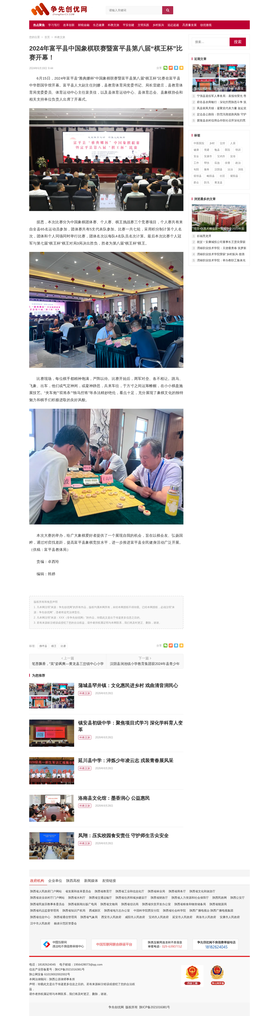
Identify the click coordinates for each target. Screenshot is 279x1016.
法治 (230, 169)
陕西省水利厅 (76, 897)
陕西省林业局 (156, 891)
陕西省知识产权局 (73, 910)
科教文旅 (113, 25)
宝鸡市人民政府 (159, 917)
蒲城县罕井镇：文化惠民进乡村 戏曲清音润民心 (128, 685)
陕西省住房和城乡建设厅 (131, 897)
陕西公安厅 (237, 897)
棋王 (54, 646)
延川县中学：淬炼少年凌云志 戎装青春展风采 (125, 760)
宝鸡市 (221, 156)
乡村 (212, 143)
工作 (196, 162)
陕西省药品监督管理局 (44, 910)
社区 (222, 175)
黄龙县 (218, 182)
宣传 (232, 156)
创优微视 (206, 25)
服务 (206, 169)
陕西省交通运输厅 (100, 897)
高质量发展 (189, 25)
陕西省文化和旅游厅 (202, 891)
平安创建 (128, 25)
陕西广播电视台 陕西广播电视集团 (211, 910)
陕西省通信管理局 (65, 917)
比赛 (63, 646)
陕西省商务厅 (177, 891)
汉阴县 (218, 169)
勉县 (217, 149)
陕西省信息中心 (40, 917)
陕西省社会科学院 (174, 910)
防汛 (206, 182)
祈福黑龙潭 (204, 236)
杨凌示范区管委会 (65, 923)
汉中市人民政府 (40, 923)
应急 (217, 162)
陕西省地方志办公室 (117, 910)
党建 (206, 149)
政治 (238, 162)
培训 (238, 149)
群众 (196, 182)
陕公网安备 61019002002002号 (49, 974)
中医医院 (199, 143)
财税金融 (83, 25)
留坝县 (198, 175)
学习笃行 (54, 25)
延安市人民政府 (182, 917)
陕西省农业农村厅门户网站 (47, 897)
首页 (47, 37)
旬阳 (196, 169)
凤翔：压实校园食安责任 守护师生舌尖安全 (123, 835)
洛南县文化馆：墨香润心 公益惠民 (114, 798)
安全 (196, 156)
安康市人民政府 (230, 917)
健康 (196, 149)
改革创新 (69, 25)
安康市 (208, 156)
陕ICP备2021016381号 (70, 969)
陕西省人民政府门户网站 (46, 891)
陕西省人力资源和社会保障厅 (190, 897)
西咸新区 (94, 910)
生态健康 (98, 25)
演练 (240, 169)
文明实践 (143, 25)
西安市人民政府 (111, 917)
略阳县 (211, 175)
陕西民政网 (219, 897)
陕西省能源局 (218, 904)
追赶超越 (173, 25)
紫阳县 (234, 175)
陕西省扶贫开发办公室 (156, 904)
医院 (227, 149)
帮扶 (206, 162)
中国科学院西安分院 (146, 910)
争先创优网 (116, 1007)
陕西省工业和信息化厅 (130, 891)
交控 (222, 143)
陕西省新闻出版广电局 (82, 904)
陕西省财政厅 (159, 897)
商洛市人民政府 (206, 917)
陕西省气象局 (89, 917)
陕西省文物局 (109, 904)
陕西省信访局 (129, 904)
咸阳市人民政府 (135, 917)
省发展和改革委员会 (78, 891)
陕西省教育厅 (103, 891)
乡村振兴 (158, 25)
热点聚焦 (39, 25)
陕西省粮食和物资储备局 (190, 904)
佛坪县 (43, 646)
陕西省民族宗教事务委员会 (47, 904)
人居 (232, 143)
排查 (227, 162)
